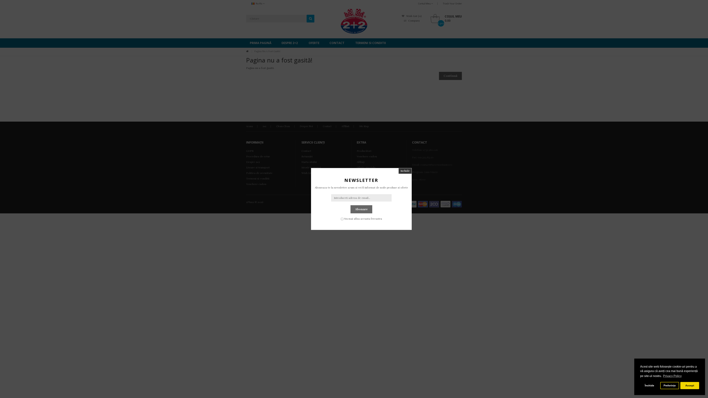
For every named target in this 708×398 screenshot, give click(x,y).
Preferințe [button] (670, 385)
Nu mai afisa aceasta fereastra (363, 218)
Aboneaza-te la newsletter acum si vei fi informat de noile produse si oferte (361, 187)
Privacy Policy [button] (672, 376)
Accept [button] (689, 385)
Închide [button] (649, 385)
